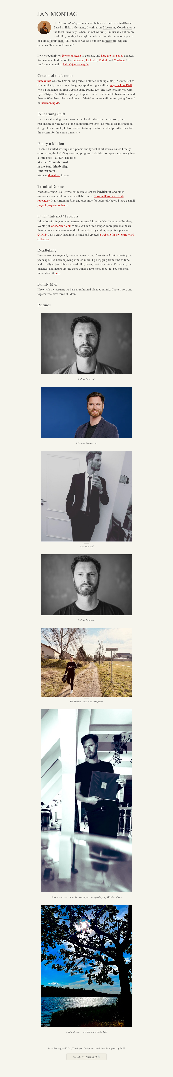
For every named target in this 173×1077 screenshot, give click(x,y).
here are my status (112, 55)
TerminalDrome (122, 23)
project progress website (52, 205)
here (57, 273)
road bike (59, 36)
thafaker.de (100, 23)
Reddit (103, 60)
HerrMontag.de (71, 55)
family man (57, 40)
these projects (113, 40)
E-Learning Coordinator (117, 27)
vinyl (84, 36)
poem (129, 36)
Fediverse (78, 60)
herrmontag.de (50, 103)
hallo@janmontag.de (76, 64)
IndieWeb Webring (85, 1056)
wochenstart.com (61, 226)
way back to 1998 (121, 85)
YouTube (119, 60)
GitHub (42, 234)
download (54, 175)
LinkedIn (91, 60)
